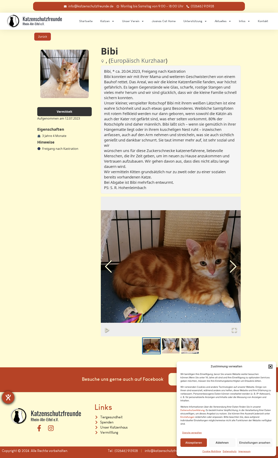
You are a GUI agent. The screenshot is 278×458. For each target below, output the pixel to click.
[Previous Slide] (108, 266)
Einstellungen (187, 417)
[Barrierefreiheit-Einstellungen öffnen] (8, 397)
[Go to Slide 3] (190, 345)
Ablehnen (222, 442)
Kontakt (263, 21)
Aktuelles (221, 21)
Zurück (42, 36)
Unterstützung (192, 21)
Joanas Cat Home (164, 21)
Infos (242, 21)
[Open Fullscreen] (234, 330)
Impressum (244, 451)
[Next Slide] (233, 266)
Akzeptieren (193, 442)
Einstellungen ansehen (254, 442)
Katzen (105, 21)
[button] (270, 366)
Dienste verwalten (192, 432)
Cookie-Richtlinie (211, 451)
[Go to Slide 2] (170, 345)
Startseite (86, 21)
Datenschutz (230, 451)
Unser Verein (130, 21)
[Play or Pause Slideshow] (107, 330)
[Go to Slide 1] (151, 345)
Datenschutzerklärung (192, 410)
